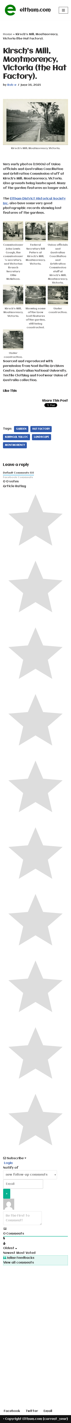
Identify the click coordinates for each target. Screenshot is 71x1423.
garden (21, 429)
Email (48, 1411)
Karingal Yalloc (16, 437)
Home (7, 34)
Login (8, 1163)
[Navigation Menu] (63, 10)
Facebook (12, 1411)
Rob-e (11, 85)
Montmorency (15, 445)
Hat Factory (41, 429)
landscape (41, 437)
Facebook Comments (18, 477)
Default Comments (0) (18, 472)
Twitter (32, 1411)
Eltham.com (32, 1419)
